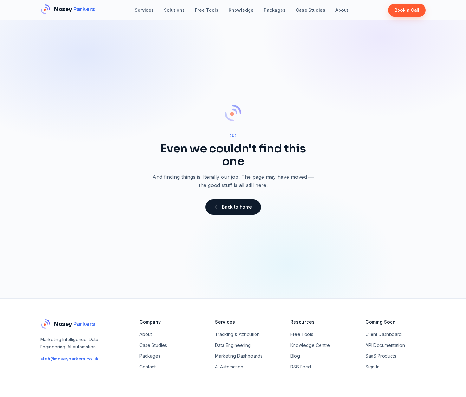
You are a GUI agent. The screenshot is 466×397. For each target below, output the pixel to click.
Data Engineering (233, 345)
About (341, 10)
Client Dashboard (384, 334)
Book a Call (406, 10)
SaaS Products (381, 356)
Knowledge (241, 10)
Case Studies (310, 10)
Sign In (372, 366)
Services (144, 10)
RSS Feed (300, 366)
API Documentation (385, 345)
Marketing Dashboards (238, 356)
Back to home (237, 207)
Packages (275, 10)
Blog (295, 356)
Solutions (174, 10)
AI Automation (229, 366)
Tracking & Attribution (237, 334)
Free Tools (206, 10)
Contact (147, 366)
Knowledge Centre (310, 345)
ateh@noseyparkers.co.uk (69, 358)
